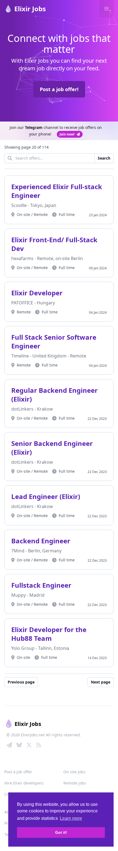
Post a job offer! (59, 89)
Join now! (67, 134)
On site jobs (74, 771)
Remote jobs (74, 783)
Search (104, 158)
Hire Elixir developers (24, 783)
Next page (100, 682)
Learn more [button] (71, 818)
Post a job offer (18, 771)
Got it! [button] (61, 832)
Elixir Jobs (30, 8)
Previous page (21, 682)
